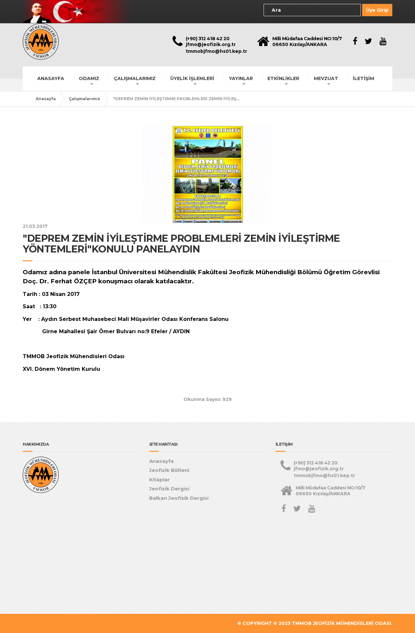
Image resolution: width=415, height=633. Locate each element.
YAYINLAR (241, 78)
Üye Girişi (377, 10)
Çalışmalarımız (84, 98)
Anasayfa (46, 98)
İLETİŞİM (363, 78)
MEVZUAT (326, 78)
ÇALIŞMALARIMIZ (135, 78)
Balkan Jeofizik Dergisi (178, 498)
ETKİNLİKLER (283, 78)
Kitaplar (159, 479)
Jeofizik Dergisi (169, 489)
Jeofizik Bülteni (169, 470)
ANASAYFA (50, 78)
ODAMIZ (89, 78)
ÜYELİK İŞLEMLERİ (192, 78)
